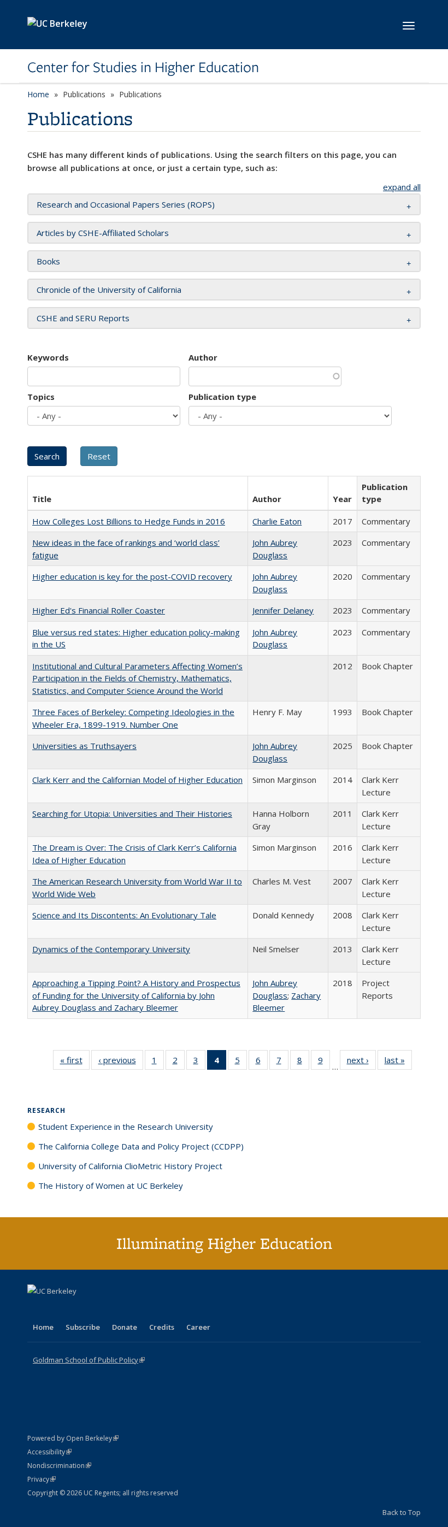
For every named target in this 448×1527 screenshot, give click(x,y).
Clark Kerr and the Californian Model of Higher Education (137, 779)
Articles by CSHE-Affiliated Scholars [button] (103, 232)
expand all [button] (402, 186)
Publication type (222, 396)
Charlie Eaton (277, 521)
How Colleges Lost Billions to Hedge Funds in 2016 (128, 521)
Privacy (41, 1479)
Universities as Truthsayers (84, 745)
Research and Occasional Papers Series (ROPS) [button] (126, 204)
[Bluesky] (122, 1309)
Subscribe (83, 1327)
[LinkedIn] (58, 1309)
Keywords (48, 357)
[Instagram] (101, 1309)
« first (75, 1062)
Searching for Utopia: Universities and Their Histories (132, 813)
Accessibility (49, 1452)
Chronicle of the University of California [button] (109, 289)
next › (361, 1062)
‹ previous (120, 1062)
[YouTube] (79, 1309)
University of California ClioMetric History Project (130, 1165)
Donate (124, 1327)
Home (38, 94)
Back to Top (401, 1512)
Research (46, 1110)
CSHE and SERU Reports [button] (83, 318)
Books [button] (48, 261)
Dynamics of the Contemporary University (111, 949)
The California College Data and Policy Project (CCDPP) (141, 1146)
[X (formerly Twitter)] (37, 1309)
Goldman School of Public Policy (89, 1360)
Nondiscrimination (59, 1465)
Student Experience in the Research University (125, 1126)
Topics (41, 396)
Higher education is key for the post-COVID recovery (132, 576)
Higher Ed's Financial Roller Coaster (98, 610)
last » (398, 1062)
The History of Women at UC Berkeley (110, 1185)
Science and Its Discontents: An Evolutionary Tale (124, 915)
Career (198, 1327)
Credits (161, 1327)
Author (202, 357)
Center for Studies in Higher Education (143, 67)
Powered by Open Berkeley (73, 1438)
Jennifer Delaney (283, 610)
